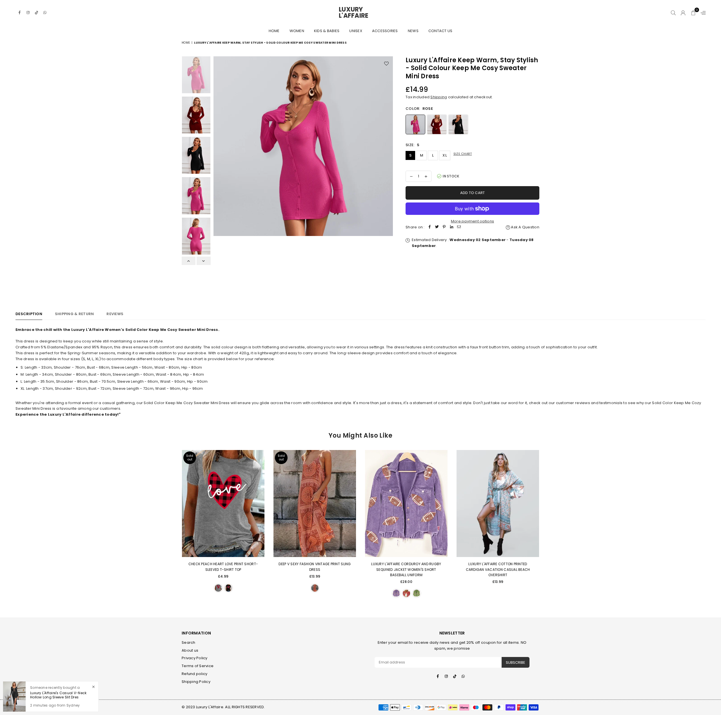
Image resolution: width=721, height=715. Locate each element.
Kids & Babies (326, 31)
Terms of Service (197, 666)
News (413, 31)
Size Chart (462, 154)
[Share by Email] (459, 227)
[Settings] (702, 12)
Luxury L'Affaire (360, 12)
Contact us (440, 31)
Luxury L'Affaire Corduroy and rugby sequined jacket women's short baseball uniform (406, 569)
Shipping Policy (196, 681)
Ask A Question (524, 227)
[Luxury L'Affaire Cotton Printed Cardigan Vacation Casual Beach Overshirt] (498, 503)
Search (188, 642)
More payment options (472, 221)
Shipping (438, 97)
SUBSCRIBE (515, 662)
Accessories (385, 31)
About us (190, 650)
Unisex (355, 31)
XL (444, 155)
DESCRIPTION (28, 314)
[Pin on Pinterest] (444, 227)
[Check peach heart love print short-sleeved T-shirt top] (223, 503)
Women (297, 31)
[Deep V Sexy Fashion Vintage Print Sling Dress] (314, 503)
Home (274, 31)
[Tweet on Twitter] (437, 227)
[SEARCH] (673, 12)
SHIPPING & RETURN (74, 314)
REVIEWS (114, 314)
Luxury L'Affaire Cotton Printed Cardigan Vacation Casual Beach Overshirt (498, 569)
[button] (693, 12)
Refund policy (194, 673)
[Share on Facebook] (429, 227)
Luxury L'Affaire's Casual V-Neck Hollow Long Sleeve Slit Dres (58, 695)
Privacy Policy (195, 658)
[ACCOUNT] (683, 12)
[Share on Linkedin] (451, 227)
